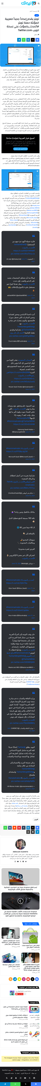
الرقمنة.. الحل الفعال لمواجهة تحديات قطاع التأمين (11, 965)
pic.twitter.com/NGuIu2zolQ (23, 382)
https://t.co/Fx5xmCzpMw (17, 610)
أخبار (31, 11)
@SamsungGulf (23, 418)
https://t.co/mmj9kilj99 (19, 372)
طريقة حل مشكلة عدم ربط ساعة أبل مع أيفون (16, 1025)
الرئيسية (35, 11)
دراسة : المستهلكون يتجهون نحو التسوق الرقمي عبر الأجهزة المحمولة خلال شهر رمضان (11, 942)
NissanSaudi (23, 215)
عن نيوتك (33, 1073)
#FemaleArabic (15, 778)
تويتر (35, 819)
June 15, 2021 (30, 389)
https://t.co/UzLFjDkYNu (16, 583)
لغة (17, 803)
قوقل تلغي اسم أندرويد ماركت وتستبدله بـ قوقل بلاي (30, 946)
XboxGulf (34, 222)
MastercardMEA (32, 210)
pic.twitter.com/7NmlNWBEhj (22, 723)
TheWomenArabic (33, 684)
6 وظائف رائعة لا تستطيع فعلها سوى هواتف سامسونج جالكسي (17, 1016)
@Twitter (21, 747)
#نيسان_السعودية (25, 360)
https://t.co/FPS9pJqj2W (17, 451)
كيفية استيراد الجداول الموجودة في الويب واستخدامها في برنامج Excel (15, 1008)
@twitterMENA (20, 244)
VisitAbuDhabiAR (32, 225)
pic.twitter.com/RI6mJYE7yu (22, 488)
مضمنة (25, 806)
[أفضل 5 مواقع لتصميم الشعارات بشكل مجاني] (34, 1034)
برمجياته (18, 806)
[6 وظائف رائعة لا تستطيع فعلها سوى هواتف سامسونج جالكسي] (34, 1017)
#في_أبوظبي (30, 482)
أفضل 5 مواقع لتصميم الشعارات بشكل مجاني (16, 1033)
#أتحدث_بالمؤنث (28, 248)
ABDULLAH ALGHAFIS (20, 851)
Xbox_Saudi (14, 220)
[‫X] (33, 828)
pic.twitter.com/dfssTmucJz (23, 254)
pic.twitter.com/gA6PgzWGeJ (22, 336)
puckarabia (12, 225)
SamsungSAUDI (32, 213)
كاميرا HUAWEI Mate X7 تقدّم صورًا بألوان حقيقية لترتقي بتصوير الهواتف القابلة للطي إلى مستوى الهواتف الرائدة (31, 967)
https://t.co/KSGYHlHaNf (24, 251)
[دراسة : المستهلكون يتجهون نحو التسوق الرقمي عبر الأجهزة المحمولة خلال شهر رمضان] (11, 933)
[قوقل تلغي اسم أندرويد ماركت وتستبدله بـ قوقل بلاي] (30, 935)
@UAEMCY (30, 682)
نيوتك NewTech (6, 1070)
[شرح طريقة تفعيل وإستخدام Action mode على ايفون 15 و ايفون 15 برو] (34, 1042)
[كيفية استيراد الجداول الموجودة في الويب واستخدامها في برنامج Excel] (34, 1009)
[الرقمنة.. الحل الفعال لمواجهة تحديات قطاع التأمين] (11, 958)
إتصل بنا (17, 1073)
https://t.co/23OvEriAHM (24, 424)
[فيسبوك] (37, 828)
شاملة (14, 803)
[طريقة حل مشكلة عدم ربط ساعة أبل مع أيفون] (34, 1026)
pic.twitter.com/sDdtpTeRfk (23, 781)
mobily (35, 227)
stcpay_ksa (35, 205)
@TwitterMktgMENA (32, 198)
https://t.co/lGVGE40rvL (24, 378)
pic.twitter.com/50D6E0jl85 (23, 662)
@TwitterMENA (28, 330)
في (22, 806)
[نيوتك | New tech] (28, 3)
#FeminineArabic (14, 421)
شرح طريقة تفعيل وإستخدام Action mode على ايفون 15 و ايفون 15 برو (16, 1041)
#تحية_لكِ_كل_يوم (17, 333)
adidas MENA (34, 208)
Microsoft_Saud (32, 218)
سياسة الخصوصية (9, 1073)
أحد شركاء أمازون (25, 1073)
